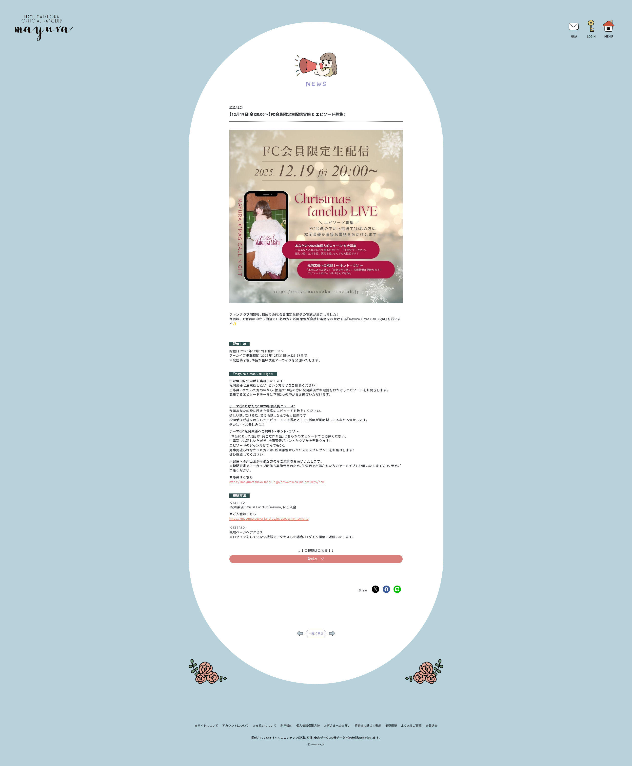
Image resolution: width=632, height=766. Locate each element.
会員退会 (431, 725)
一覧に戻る (316, 633)
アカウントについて (235, 725)
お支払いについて (264, 725)
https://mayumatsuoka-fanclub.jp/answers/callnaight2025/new (277, 482)
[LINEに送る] (397, 589)
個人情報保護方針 (308, 725)
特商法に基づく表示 (368, 725)
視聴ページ (316, 559)
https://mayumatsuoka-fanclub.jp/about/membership (269, 518)
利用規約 (286, 725)
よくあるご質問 (411, 725)
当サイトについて (206, 725)
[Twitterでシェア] (375, 589)
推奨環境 (391, 725)
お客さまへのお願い (337, 725)
